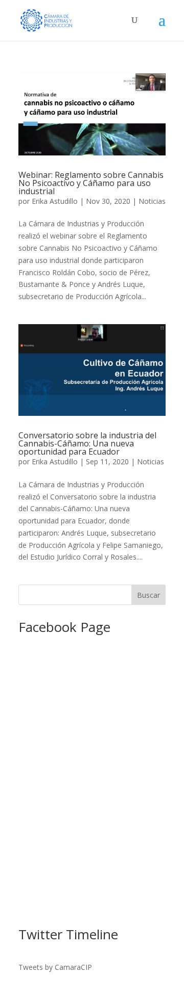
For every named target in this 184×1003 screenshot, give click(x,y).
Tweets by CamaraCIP (55, 967)
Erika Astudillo (55, 201)
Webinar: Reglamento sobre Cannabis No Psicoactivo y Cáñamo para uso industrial (91, 183)
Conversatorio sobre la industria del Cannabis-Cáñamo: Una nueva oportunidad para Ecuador (87, 443)
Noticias (152, 201)
